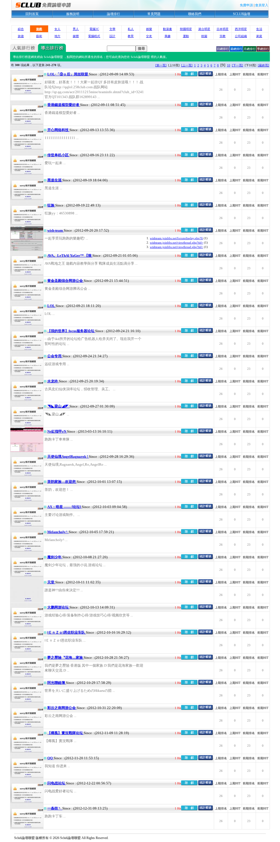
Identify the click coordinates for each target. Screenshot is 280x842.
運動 (186, 36)
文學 (112, 29)
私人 (131, 29)
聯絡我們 (194, 14)
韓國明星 (186, 29)
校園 (204, 36)
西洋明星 (241, 29)
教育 (131, 36)
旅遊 (21, 36)
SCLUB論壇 (241, 14)
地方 (57, 36)
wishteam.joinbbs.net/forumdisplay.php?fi (176, 238)
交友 (149, 36)
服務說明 (72, 14)
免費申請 (246, 5)
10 (228, 65)
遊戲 (39, 29)
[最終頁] (263, 65)
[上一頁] (186, 65)
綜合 (21, 29)
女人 (57, 29)
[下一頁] (237, 65)
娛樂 (149, 29)
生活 (259, 29)
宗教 (223, 36)
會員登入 (261, 5)
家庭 (259, 36)
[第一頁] (161, 65)
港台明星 (204, 29)
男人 (76, 29)
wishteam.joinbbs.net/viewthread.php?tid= (176, 242)
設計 (112, 36)
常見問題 (154, 14)
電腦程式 (94, 36)
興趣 (168, 36)
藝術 (39, 36)
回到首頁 (32, 14)
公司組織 (241, 36)
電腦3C (94, 29)
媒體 (76, 36)
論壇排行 (113, 14)
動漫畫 (167, 29)
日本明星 (223, 29)
